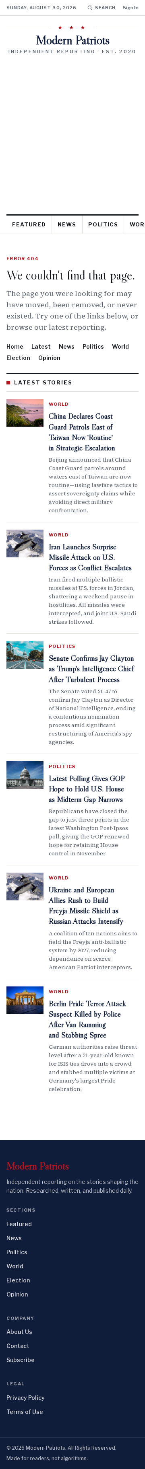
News (67, 224)
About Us (19, 1331)
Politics (103, 224)
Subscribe (20, 1359)
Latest (41, 346)
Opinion (49, 357)
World (120, 346)
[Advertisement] (72, 131)
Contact (17, 1345)
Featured (29, 224)
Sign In (131, 7)
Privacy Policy (25, 1397)
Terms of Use (24, 1411)
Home (14, 346)
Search (105, 7)
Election (18, 357)
